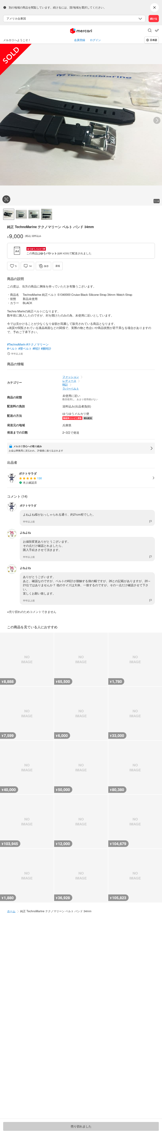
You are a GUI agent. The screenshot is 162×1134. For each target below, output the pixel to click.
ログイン (95, 40)
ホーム (11, 911)
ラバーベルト (70, 388)
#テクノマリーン (37, 344)
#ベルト (12, 348)
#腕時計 (46, 348)
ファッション (70, 377)
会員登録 (79, 40)
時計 (65, 384)
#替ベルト (25, 348)
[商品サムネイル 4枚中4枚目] (46, 214)
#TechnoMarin (16, 344)
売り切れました (81, 1126)
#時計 (36, 348)
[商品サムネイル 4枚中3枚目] (34, 214)
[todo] (156, 30)
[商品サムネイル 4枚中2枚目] (21, 214)
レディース (69, 381)
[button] (149, 30)
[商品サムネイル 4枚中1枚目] (8, 214)
